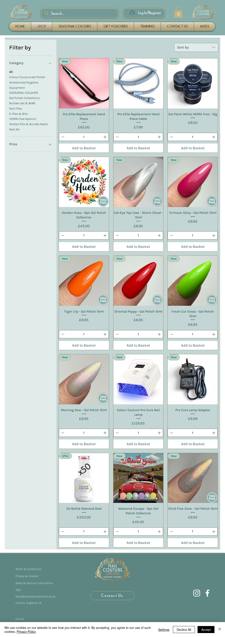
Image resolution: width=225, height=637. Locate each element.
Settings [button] (163, 629)
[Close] (219, 629)
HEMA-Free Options (22, 119)
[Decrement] (62, 137)
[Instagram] (196, 593)
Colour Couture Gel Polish (27, 77)
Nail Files (15, 108)
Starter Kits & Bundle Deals (28, 124)
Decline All (184, 629)
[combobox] (196, 47)
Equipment (17, 88)
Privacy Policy (26, 631)
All (11, 72)
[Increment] (105, 137)
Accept (206, 629)
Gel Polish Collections (24, 98)
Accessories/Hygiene (23, 82)
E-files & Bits (18, 114)
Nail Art (14, 129)
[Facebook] (207, 593)
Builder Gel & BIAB (22, 103)
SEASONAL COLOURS (23, 93)
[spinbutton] (84, 137)
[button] (178, 12)
